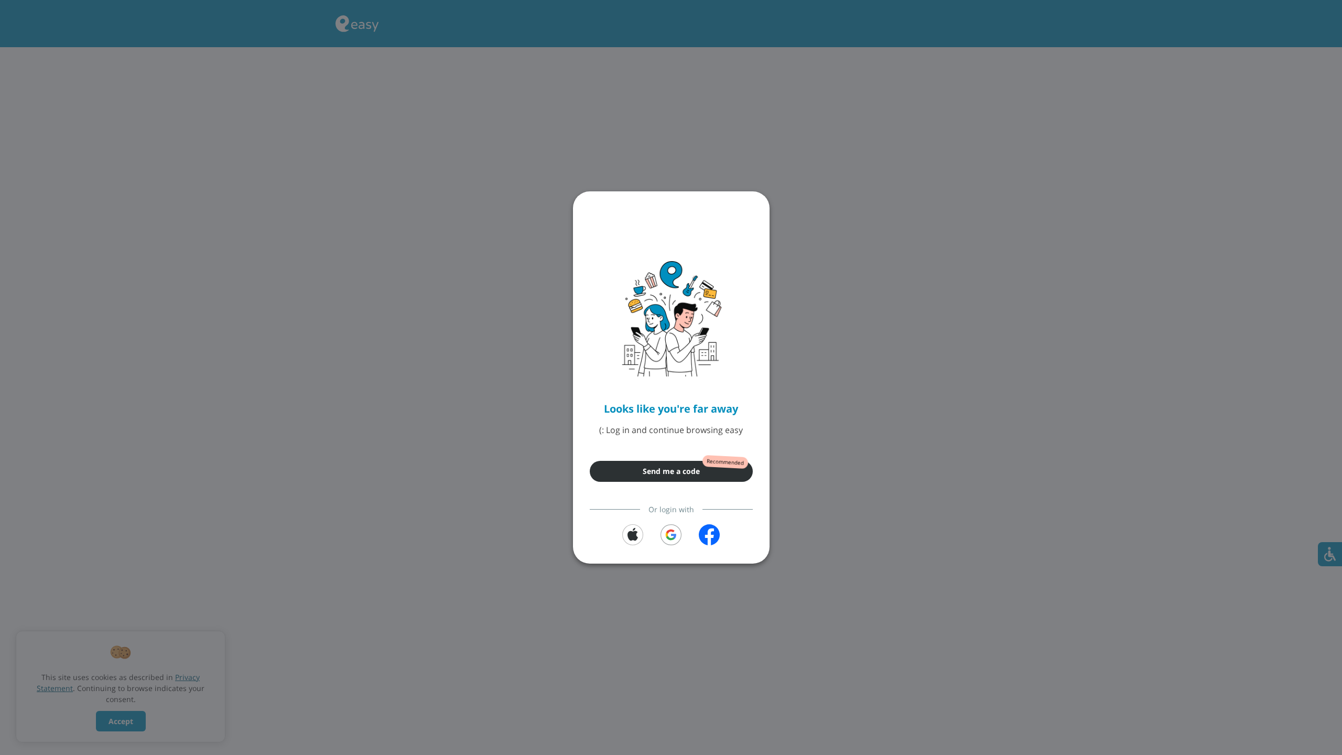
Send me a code (671, 471)
